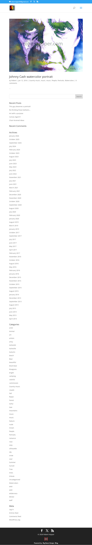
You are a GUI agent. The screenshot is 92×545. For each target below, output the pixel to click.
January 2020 (14, 219)
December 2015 (15, 277)
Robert (13, 80)
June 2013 (13, 312)
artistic (11, 338)
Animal (11, 331)
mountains (13, 411)
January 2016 (14, 274)
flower (11, 397)
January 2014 (14, 294)
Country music (34, 80)
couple (11, 390)
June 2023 (13, 163)
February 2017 (14, 253)
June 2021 (13, 184)
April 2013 (13, 319)
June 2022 (13, 174)
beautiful (12, 362)
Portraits (61, 80)
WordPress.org (14, 520)
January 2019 (14, 229)
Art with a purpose (16, 113)
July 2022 (12, 170)
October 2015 (14, 284)
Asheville (12, 348)
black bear (13, 366)
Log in (11, 509)
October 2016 (14, 260)
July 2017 (12, 239)
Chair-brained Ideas (16, 120)
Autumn (12, 352)
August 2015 (14, 291)
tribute (11, 476)
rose (10, 442)
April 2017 (13, 250)
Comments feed (15, 516)
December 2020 (15, 194)
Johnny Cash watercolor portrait (31, 77)
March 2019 (13, 226)
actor (11, 328)
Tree (11, 469)
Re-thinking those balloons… (20, 110)
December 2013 (15, 298)
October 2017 (14, 232)
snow (11, 455)
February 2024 (14, 150)
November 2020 (15, 198)
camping (12, 376)
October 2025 (14, 139)
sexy (10, 445)
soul (10, 459)
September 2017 (15, 236)
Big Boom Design (48, 543)
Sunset (11, 466)
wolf (10, 500)
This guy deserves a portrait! (20, 106)
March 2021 (13, 188)
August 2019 (14, 222)
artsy (11, 342)
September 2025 (15, 143)
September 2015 (15, 288)
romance (12, 438)
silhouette (13, 448)
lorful (11, 404)
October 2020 (14, 201)
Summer (12, 462)
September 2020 (15, 205)
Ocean (11, 428)
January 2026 (14, 136)
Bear (11, 359)
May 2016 (12, 267)
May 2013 (12, 315)
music (43, 80)
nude (11, 424)
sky (10, 452)
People (54, 80)
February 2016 (14, 270)
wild (10, 486)
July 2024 (12, 146)
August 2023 (14, 157)
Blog (56, 543)
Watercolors (69, 80)
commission (13, 383)
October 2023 (14, 153)
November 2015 (15, 281)
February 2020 (14, 215)
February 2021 (14, 191)
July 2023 (12, 160)
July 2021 (12, 181)
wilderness (13, 493)
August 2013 (14, 305)
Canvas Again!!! (15, 117)
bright (11, 373)
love (10, 407)
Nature (11, 421)
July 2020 (12, 212)
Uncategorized (14, 479)
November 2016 (15, 257)
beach (11, 355)
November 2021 (15, 177)
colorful (12, 379)
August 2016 (14, 263)
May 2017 (12, 246)
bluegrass (13, 369)
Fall (10, 393)
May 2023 (12, 167)
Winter (11, 497)
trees (11, 473)
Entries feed (13, 513)
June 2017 (13, 243)
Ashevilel (12, 345)
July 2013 (12, 308)
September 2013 (15, 301)
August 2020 (14, 208)
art (10, 335)
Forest (11, 400)
